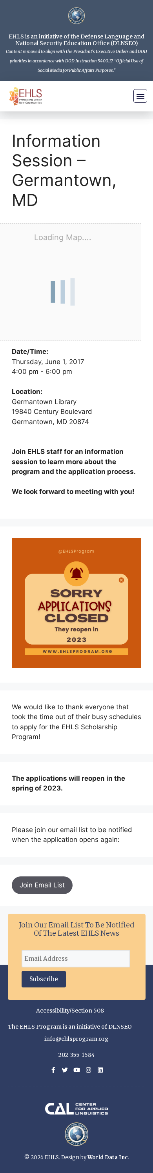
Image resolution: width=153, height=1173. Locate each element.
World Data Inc (107, 1157)
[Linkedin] (100, 1070)
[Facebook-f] (53, 1070)
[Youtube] (77, 1070)
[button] (140, 96)
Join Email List (42, 885)
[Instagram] (88, 1070)
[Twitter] (65, 1070)
